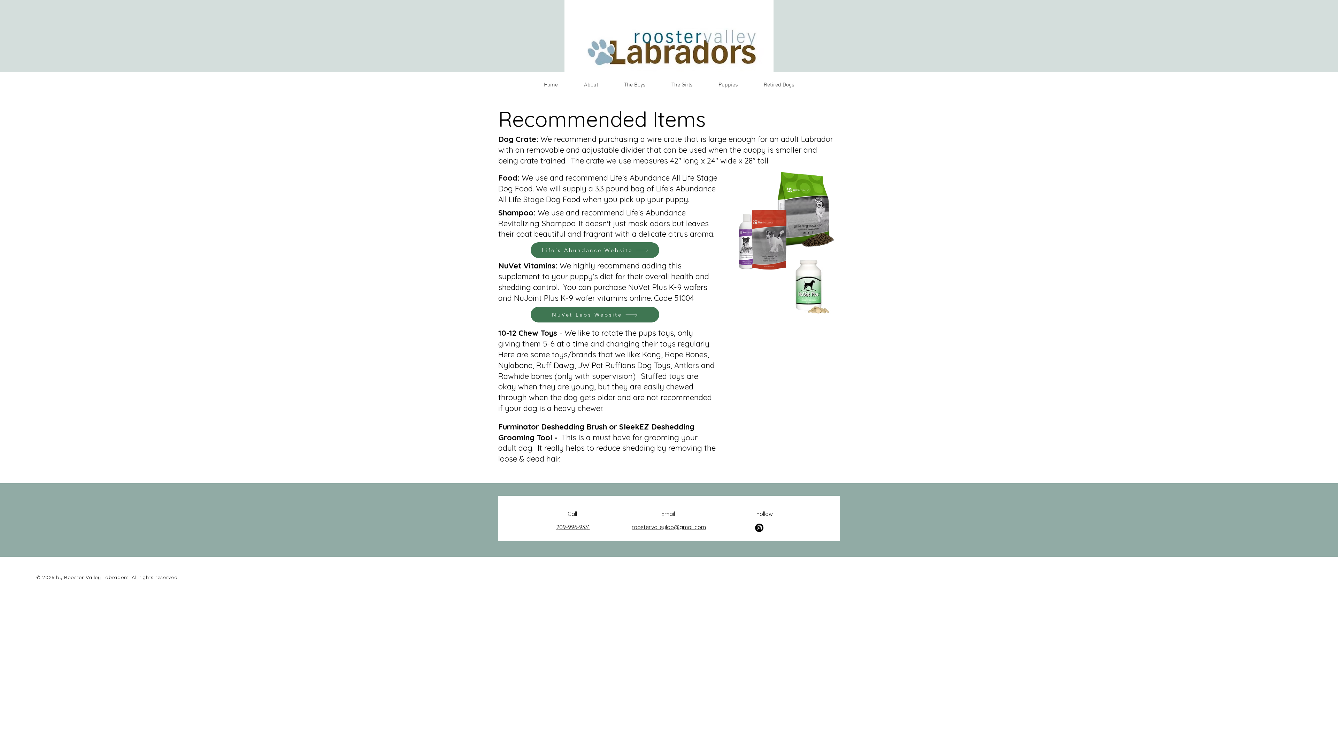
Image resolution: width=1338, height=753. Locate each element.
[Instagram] (759, 528)
